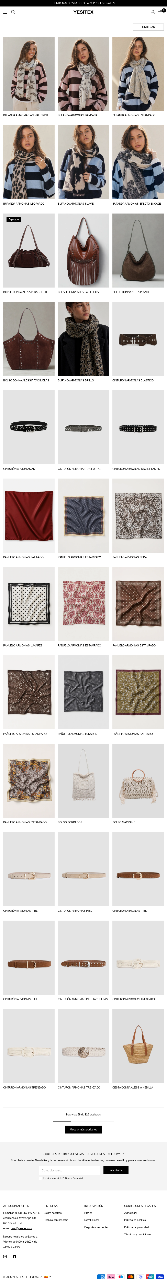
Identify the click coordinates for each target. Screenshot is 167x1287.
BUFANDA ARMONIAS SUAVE (75, 203)
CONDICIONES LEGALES (140, 1206)
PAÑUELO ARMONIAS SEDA (129, 557)
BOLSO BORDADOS (70, 822)
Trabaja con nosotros (56, 1220)
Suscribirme (116, 1170)
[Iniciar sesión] (153, 12)
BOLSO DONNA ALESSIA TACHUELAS (26, 380)
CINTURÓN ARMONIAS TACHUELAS (79, 468)
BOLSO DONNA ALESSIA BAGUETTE (25, 292)
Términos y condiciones (137, 1234)
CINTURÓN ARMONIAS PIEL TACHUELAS (83, 999)
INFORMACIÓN (93, 1206)
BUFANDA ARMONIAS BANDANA (77, 115)
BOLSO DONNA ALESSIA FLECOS (78, 292)
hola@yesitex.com (21, 1228)
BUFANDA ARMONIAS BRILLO (76, 380)
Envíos (88, 1212)
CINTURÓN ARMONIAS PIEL (20, 910)
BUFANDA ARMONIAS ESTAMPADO (133, 115)
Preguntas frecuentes (96, 1227)
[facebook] (14, 1256)
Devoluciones (92, 1220)
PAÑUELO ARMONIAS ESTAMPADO (79, 557)
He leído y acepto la (63, 1178)
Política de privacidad (136, 1227)
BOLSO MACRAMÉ (123, 822)
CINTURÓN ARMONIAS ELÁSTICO (133, 380)
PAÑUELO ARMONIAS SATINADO (23, 557)
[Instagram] (5, 1256)
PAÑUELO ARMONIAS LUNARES (23, 645)
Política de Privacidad (73, 1178)
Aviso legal (130, 1212)
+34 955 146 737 (27, 1212)
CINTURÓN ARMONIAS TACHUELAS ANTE (138, 468)
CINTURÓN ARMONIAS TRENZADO (133, 999)
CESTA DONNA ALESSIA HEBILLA (132, 1087)
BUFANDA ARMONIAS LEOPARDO (23, 203)
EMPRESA (51, 1206)
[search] (13, 12)
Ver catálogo (5, 12)
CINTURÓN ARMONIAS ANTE (20, 468)
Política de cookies (135, 1220)
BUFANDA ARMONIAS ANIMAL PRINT (25, 115)
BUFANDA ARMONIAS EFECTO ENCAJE (136, 203)
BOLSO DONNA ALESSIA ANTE (131, 292)
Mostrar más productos (83, 1129)
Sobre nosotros (53, 1212)
